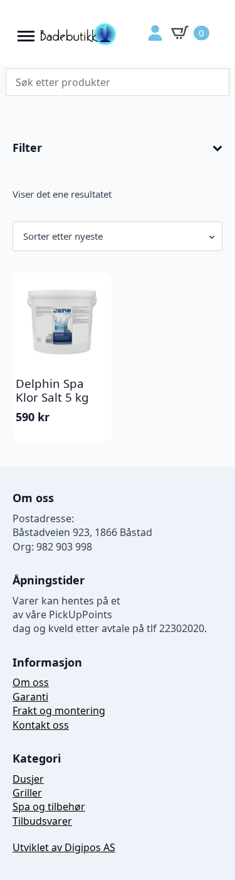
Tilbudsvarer (42, 821)
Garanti (30, 697)
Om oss (31, 682)
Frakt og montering (59, 710)
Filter (27, 148)
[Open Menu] (26, 32)
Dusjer (28, 779)
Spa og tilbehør (49, 806)
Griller (27, 793)
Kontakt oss (41, 725)
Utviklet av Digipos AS (64, 847)
